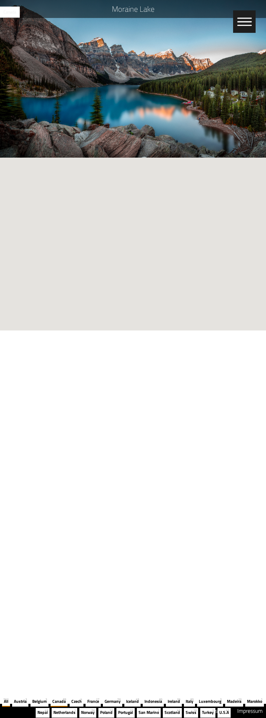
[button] (133, 240)
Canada (9, 12)
